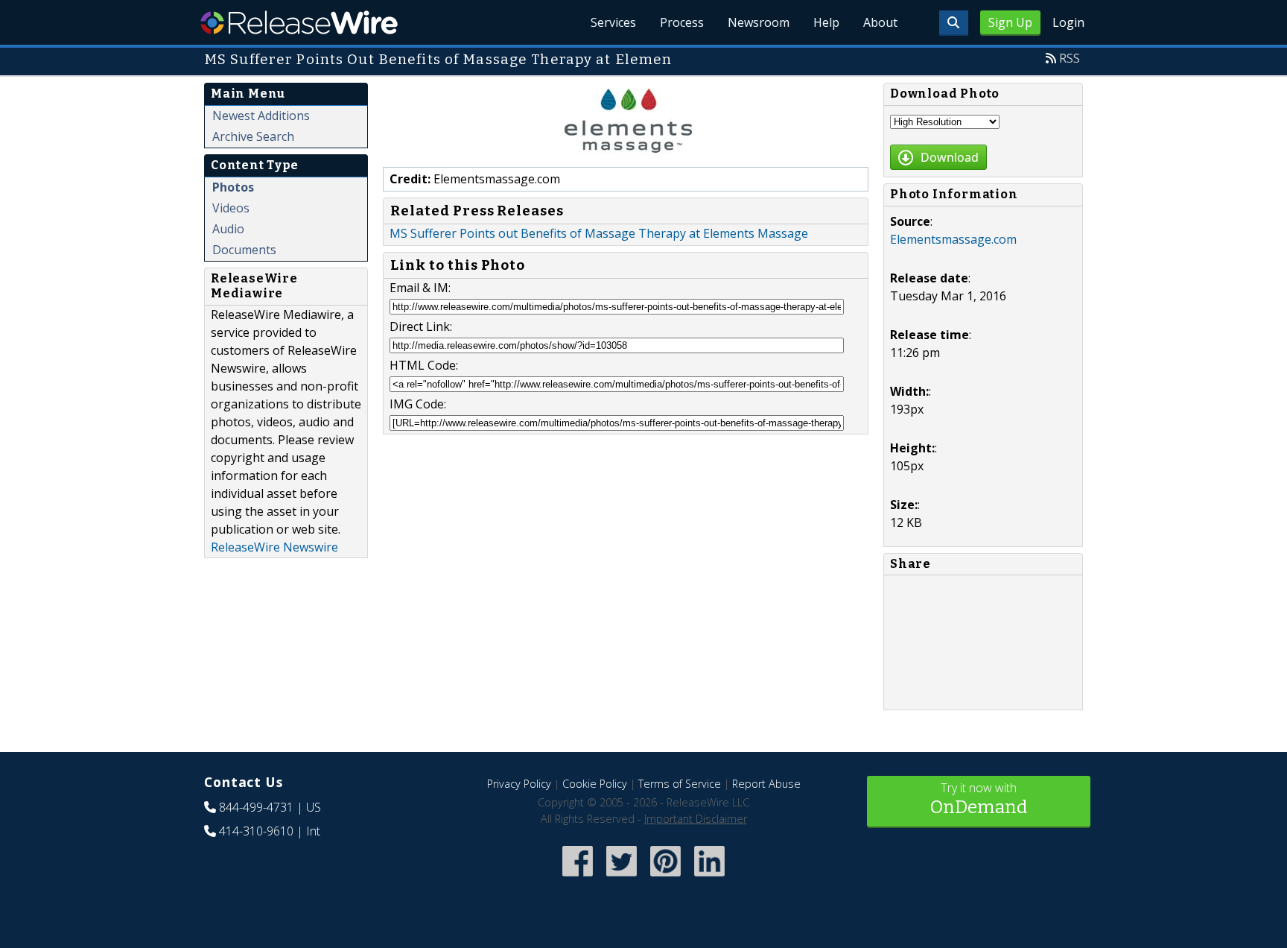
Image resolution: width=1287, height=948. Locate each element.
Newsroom (758, 22)
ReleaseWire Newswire (274, 547)
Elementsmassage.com (953, 239)
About (880, 22)
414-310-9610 (256, 831)
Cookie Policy (594, 784)
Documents (244, 249)
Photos (233, 187)
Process (682, 22)
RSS (1069, 58)
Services (613, 22)
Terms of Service (679, 784)
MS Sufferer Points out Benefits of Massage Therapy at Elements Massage (599, 233)
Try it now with (978, 799)
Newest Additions (261, 115)
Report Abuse (766, 784)
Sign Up (1010, 22)
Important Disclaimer (695, 819)
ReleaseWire (299, 22)
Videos (231, 208)
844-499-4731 (256, 807)
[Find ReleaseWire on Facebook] (577, 877)
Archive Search (253, 136)
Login (1068, 22)
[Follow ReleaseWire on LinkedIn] (709, 877)
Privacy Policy (519, 784)
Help (826, 22)
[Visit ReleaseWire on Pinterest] (665, 877)
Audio (228, 229)
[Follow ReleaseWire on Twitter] (621, 877)
